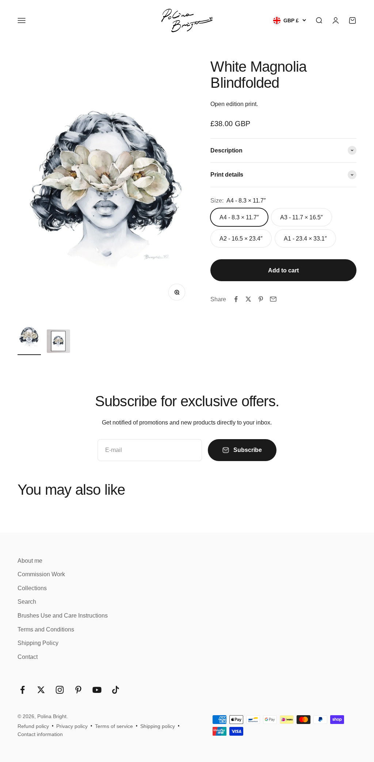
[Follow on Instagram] (60, 690)
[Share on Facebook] (236, 299)
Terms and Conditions (46, 629)
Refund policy (33, 726)
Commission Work (41, 574)
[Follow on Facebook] (22, 690)
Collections (32, 588)
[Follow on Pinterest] (78, 690)
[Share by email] (273, 299)
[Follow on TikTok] (116, 690)
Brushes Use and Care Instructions (63, 615)
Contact (28, 657)
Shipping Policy (38, 643)
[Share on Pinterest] (261, 299)
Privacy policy (72, 726)
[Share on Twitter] (248, 299)
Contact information (40, 734)
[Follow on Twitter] (41, 690)
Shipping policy (157, 726)
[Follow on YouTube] (97, 690)
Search (27, 602)
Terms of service (114, 726)
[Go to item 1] (29, 337)
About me (30, 561)
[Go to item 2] (58, 342)
